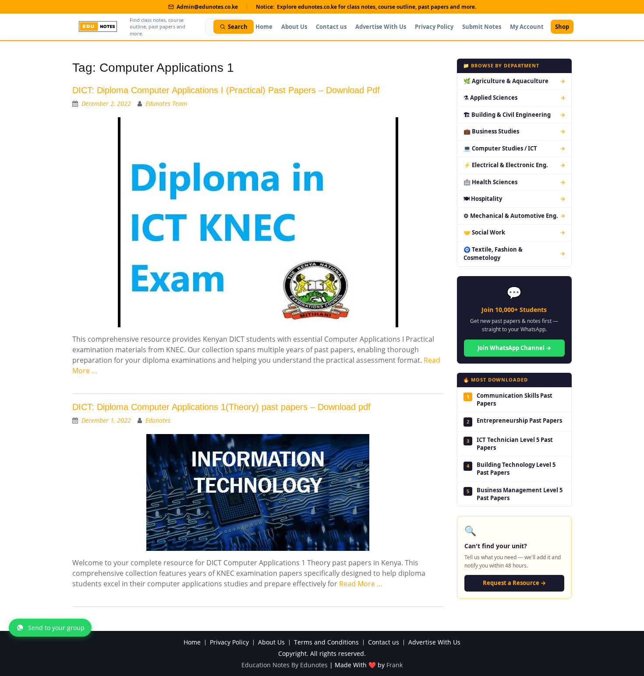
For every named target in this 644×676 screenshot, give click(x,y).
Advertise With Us (380, 27)
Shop (562, 27)
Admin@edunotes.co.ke (207, 7)
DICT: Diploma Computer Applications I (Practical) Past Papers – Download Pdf (226, 90)
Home (263, 27)
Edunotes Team (166, 103)
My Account (527, 27)
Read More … (360, 583)
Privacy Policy (434, 27)
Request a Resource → (514, 583)
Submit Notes (481, 27)
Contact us (331, 27)
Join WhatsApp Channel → (514, 348)
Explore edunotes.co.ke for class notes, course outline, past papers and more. (376, 7)
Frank (394, 665)
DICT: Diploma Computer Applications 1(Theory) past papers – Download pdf (221, 407)
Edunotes (157, 420)
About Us (294, 27)
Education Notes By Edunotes (284, 665)
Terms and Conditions (326, 642)
